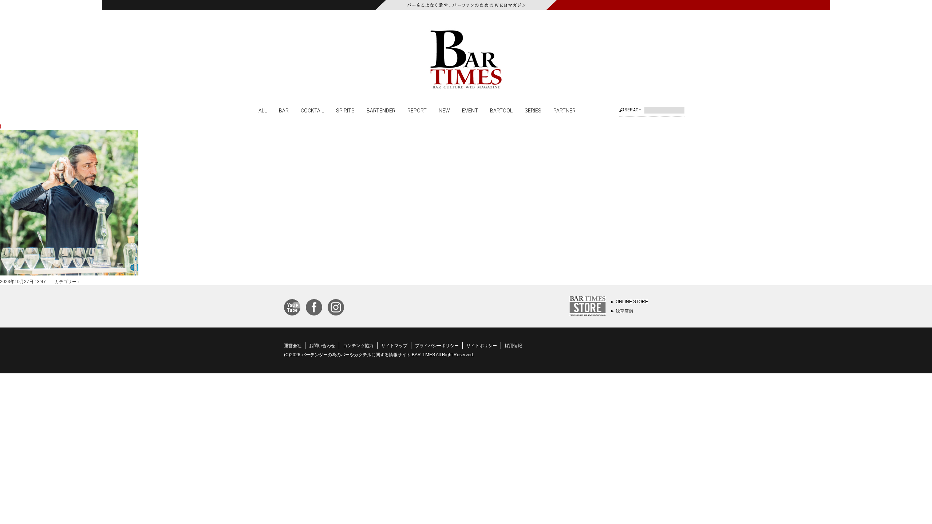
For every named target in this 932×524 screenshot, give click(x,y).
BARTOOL (501, 110)
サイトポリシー (481, 345)
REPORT (417, 110)
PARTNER (564, 110)
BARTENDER (381, 110)
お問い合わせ (322, 345)
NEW (444, 110)
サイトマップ (394, 345)
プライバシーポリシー (437, 345)
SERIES (533, 110)
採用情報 (513, 345)
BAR (284, 110)
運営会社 (292, 345)
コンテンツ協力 (358, 345)
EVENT (470, 110)
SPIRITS (345, 110)
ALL (262, 110)
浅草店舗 (624, 311)
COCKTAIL (312, 110)
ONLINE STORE (632, 301)
